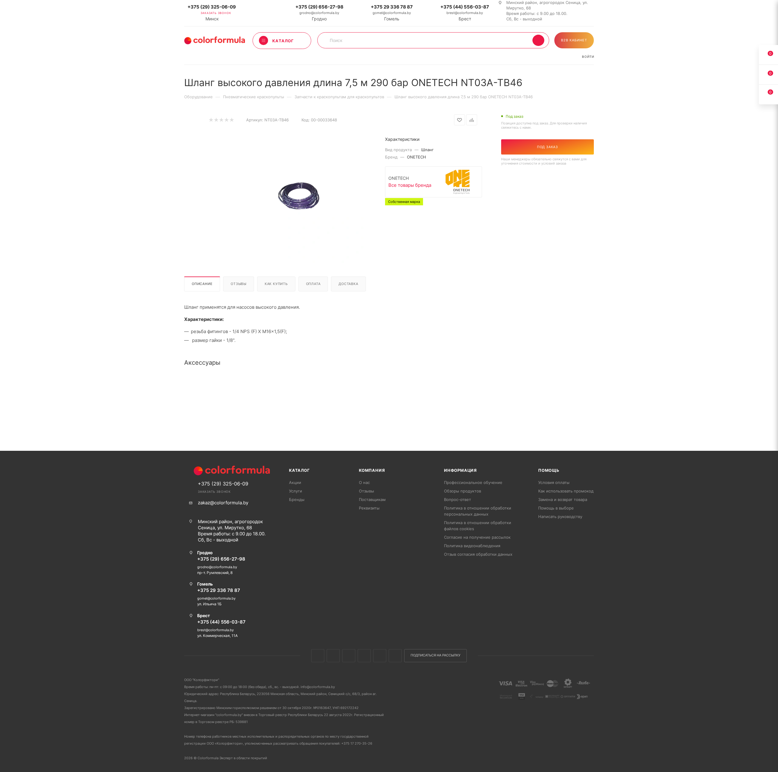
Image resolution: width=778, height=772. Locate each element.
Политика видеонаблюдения (472, 545)
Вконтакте (317, 655)
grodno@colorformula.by (319, 13)
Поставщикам (372, 499)
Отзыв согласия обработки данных (478, 554)
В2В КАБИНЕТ (574, 40)
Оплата (313, 284)
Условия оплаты (554, 482)
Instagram (348, 655)
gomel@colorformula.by (392, 13)
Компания (372, 470)
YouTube (379, 655)
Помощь (548, 470)
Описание (202, 284)
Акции (295, 482)
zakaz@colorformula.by (223, 503)
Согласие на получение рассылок (477, 537)
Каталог (299, 470)
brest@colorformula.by (464, 13)
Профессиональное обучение (473, 482)
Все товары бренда (409, 185)
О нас (364, 482)
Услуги (295, 491)
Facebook (333, 655)
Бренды (297, 499)
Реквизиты (369, 508)
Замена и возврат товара (562, 499)
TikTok (395, 655)
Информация (460, 470)
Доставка (348, 284)
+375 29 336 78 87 (392, 7)
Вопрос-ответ (457, 499)
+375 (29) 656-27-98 (319, 7)
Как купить (276, 284)
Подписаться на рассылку (435, 655)
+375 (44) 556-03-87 (464, 7)
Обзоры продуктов (462, 491)
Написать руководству (560, 516)
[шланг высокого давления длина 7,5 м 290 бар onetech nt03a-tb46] (298, 195)
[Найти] (538, 40)
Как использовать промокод (566, 491)
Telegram (364, 655)
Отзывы (238, 284)
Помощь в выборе (556, 508)
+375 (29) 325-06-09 (212, 7)
